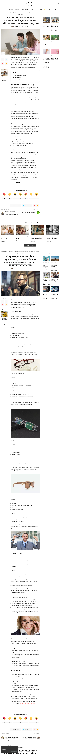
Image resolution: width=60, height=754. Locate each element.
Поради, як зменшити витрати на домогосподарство (6, 238)
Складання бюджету (17, 77)
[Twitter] (6, 59)
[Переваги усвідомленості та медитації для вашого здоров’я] (55, 51)
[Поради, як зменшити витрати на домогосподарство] (7, 230)
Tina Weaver (15, 26)
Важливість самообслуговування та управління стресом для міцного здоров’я (46, 282)
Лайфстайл (20, 253)
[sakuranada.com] (30, 3)
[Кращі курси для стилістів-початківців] (55, 275)
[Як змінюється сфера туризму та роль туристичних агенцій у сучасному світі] (46, 258)
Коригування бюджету (18, 79)
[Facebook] (2, 59)
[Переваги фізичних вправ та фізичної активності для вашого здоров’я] (46, 37)
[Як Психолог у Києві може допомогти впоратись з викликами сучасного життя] (46, 289)
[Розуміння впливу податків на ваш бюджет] (4, 72)
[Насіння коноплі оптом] (55, 37)
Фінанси (20, 14)
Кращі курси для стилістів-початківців (54, 280)
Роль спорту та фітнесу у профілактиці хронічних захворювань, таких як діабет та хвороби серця (55, 266)
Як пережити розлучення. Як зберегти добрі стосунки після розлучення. (46, 26)
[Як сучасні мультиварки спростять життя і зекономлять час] (4, 314)
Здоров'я (20, 747)
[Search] (58, 9)
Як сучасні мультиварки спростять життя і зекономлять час (4, 321)
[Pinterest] (2, 63)
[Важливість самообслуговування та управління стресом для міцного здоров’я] (46, 275)
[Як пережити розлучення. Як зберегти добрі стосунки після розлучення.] (46, 20)
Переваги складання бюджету (20, 75)
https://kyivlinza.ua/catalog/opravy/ (28, 703)
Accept (14, 751)
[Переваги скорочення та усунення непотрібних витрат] (52, 230)
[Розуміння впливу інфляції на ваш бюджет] (37, 230)
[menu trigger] (3, 9)
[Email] (6, 63)
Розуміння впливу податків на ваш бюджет (4, 78)
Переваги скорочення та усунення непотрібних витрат (52, 238)
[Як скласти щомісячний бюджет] (22, 230)
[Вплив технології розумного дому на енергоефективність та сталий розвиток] (55, 289)
